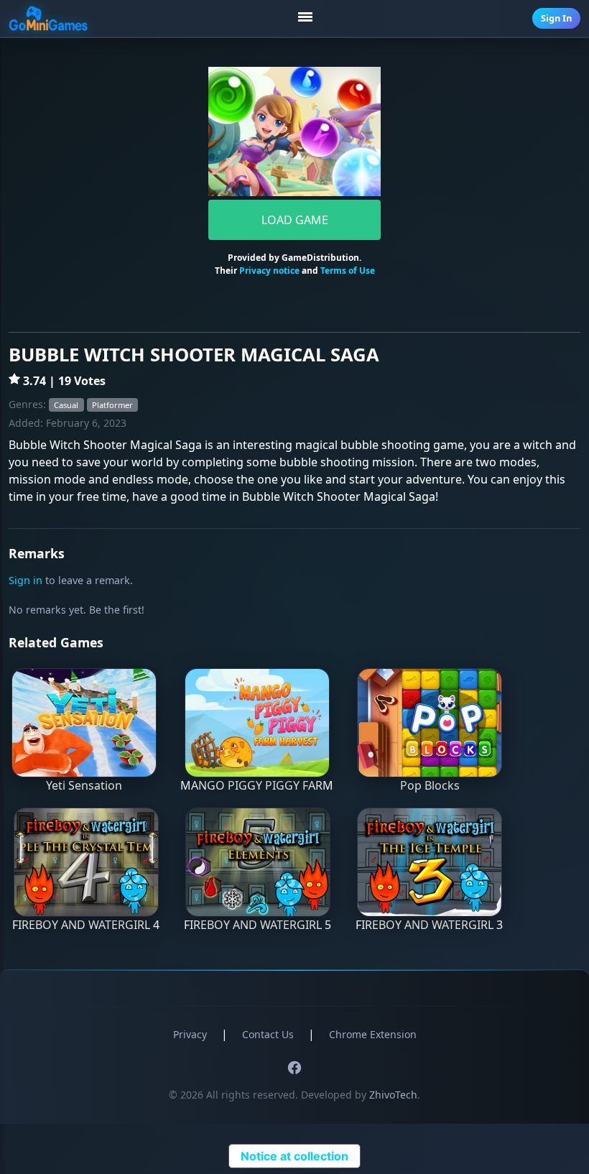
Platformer (112, 404)
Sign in (25, 580)
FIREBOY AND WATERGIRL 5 (257, 925)
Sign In (556, 17)
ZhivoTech (393, 1094)
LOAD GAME (294, 220)
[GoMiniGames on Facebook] (294, 1067)
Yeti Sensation (84, 785)
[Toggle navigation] (307, 19)
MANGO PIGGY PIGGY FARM (256, 785)
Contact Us (268, 1034)
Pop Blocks (430, 785)
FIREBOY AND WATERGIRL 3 (429, 925)
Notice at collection (294, 1156)
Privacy (190, 1034)
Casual (66, 404)
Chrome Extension (373, 1034)
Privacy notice (269, 270)
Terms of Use (347, 270)
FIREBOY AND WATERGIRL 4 (85, 925)
